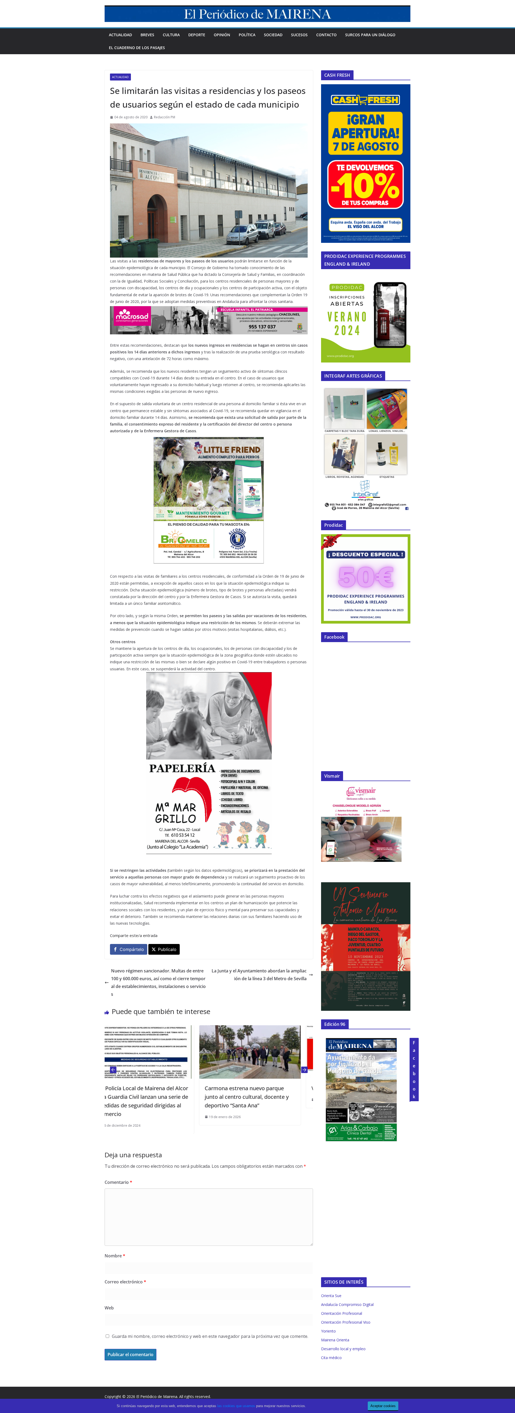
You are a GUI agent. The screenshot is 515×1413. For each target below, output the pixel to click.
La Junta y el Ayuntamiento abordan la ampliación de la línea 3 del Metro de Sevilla (259, 975)
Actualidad (120, 34)
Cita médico (331, 1357)
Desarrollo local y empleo (343, 1348)
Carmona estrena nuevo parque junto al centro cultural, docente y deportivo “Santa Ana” (152, 1097)
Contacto (326, 34)
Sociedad (273, 34)
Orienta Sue (331, 1295)
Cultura (171, 34)
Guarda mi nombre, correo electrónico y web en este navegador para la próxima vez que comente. (210, 1336)
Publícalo (167, 949)
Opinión (222, 34)
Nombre (115, 1256)
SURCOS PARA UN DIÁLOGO (370, 34)
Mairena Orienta (335, 1339)
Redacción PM (164, 117)
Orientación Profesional (341, 1313)
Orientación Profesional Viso (345, 1322)
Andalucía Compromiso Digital (347, 1304)
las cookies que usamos (236, 1406)
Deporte (196, 34)
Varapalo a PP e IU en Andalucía (256, 1088)
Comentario (118, 1182)
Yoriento (328, 1331)
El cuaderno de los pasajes (137, 47)
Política (247, 34)
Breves (147, 34)
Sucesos (299, 34)
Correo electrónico (125, 1282)
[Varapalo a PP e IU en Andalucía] (262, 1029)
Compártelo (132, 949)
